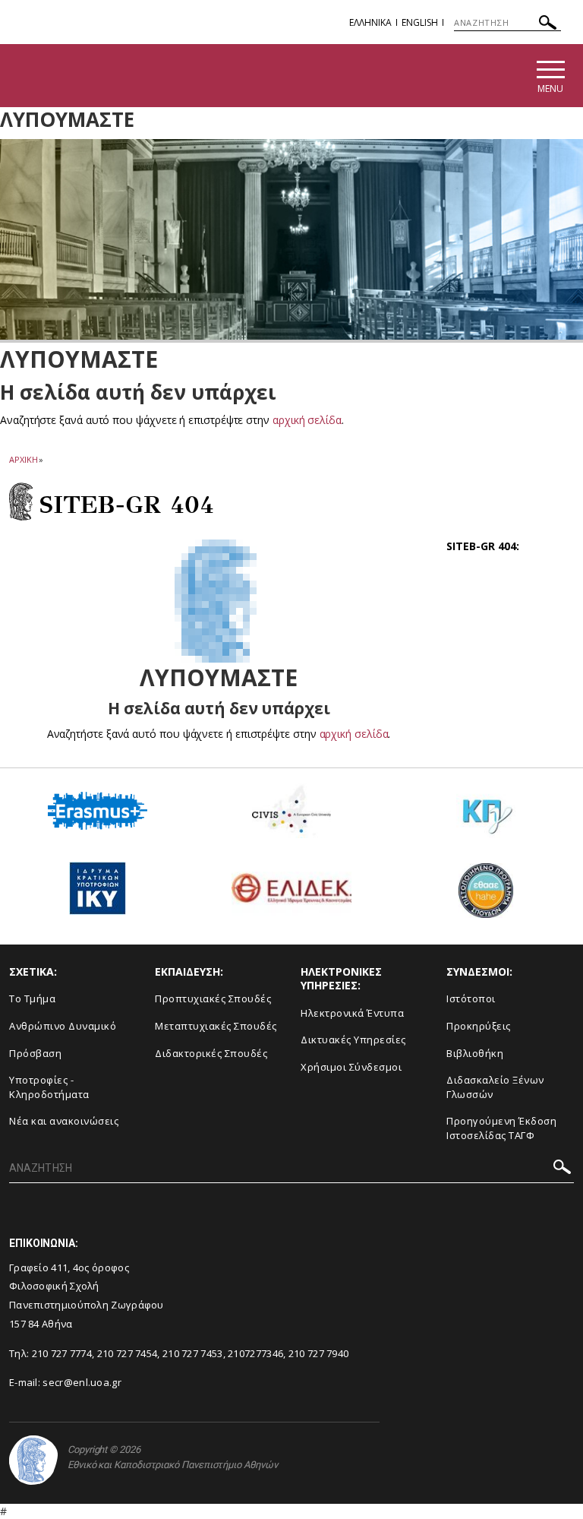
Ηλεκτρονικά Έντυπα (352, 1013)
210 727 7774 (62, 1353)
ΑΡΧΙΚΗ (23, 459)
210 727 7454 (127, 1353)
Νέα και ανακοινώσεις (63, 1121)
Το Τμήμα (32, 998)
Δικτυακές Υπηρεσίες (353, 1039)
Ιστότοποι (471, 998)
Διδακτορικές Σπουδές (211, 1053)
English (420, 22)
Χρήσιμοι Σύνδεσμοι (351, 1067)
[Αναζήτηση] (547, 24)
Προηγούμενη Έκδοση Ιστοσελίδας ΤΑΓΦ (501, 1128)
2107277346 (255, 1353)
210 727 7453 (192, 1353)
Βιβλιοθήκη (474, 1053)
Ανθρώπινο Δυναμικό (62, 1026)
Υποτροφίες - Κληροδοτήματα (49, 1087)
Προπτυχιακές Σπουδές (213, 998)
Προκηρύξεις (478, 1026)
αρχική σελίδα (307, 420)
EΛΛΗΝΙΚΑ (370, 22)
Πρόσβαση (35, 1053)
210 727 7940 (318, 1353)
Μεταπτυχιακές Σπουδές (216, 1026)
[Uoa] (33, 1460)
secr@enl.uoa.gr (82, 1382)
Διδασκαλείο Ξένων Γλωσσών (495, 1087)
